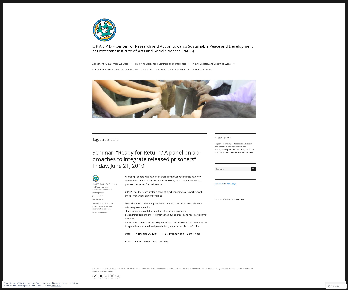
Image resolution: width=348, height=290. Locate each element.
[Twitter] (94, 276)
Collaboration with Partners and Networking (115, 69)
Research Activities (202, 69)
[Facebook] (100, 276)
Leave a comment (99, 212)
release (107, 209)
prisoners (108, 206)
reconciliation (97, 209)
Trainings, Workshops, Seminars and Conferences (160, 63)
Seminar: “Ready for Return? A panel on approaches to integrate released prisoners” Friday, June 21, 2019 (146, 159)
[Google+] (106, 276)
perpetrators (97, 206)
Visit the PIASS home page (225, 184)
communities (97, 203)
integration (108, 203)
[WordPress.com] (117, 276)
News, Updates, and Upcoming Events (212, 63)
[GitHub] (112, 276)
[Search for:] (233, 169)
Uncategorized (98, 199)
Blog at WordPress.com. (226, 268)
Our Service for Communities (171, 69)
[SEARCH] (253, 169)
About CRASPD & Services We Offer (110, 63)
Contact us (147, 69)
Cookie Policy (56, 285)
